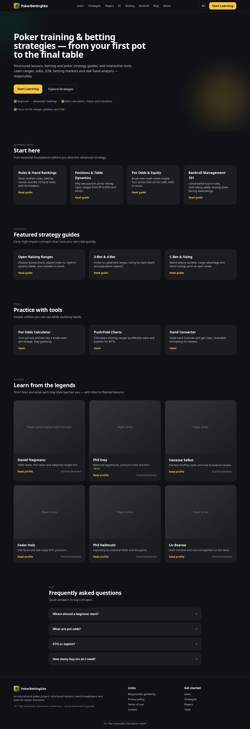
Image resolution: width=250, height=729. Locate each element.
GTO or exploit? (125, 644)
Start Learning (222, 6)
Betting (130, 6)
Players (109, 6)
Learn (80, 6)
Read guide (25, 192)
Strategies (94, 6)
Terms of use (136, 704)
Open (21, 348)
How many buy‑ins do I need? (125, 659)
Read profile (25, 471)
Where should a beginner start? (125, 614)
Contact (132, 709)
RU (203, 6)
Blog (156, 6)
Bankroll (144, 6)
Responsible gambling (142, 694)
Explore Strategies (61, 89)
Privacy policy (136, 699)
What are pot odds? (125, 629)
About (167, 6)
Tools (187, 709)
